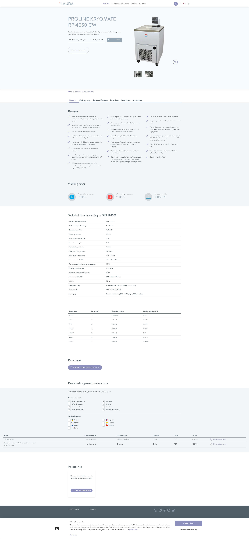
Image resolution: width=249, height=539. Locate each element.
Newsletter (93, 509)
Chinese (111, 425)
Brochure (109, 401)
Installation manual (77, 409)
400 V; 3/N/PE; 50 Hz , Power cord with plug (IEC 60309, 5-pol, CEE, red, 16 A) (86, 40)
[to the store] (188, 3)
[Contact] (176, 4)
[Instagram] (164, 510)
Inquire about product (79, 50)
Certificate (109, 407)
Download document (220, 439)
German (76, 420)
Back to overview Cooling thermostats (81, 92)
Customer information (78, 407)
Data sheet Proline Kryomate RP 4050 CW (86, 367)
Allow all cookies (188, 523)
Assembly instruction (112, 409)
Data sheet (114, 100)
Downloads (125, 100)
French (76, 423)
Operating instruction (78, 401)
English (111, 420)
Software (109, 404)
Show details (73, 535)
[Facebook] (160, 510)
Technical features (100, 100)
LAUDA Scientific (73, 509)
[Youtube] (173, 510)
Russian (76, 425)
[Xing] (168, 510)
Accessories (137, 100)
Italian (76, 428)
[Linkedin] (155, 510)
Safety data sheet (77, 404)
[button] (184, 3)
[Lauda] (67, 2)
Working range (84, 100)
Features (72, 100)
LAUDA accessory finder (83, 490)
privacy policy (133, 530)
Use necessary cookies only (188, 529)
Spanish (111, 423)
